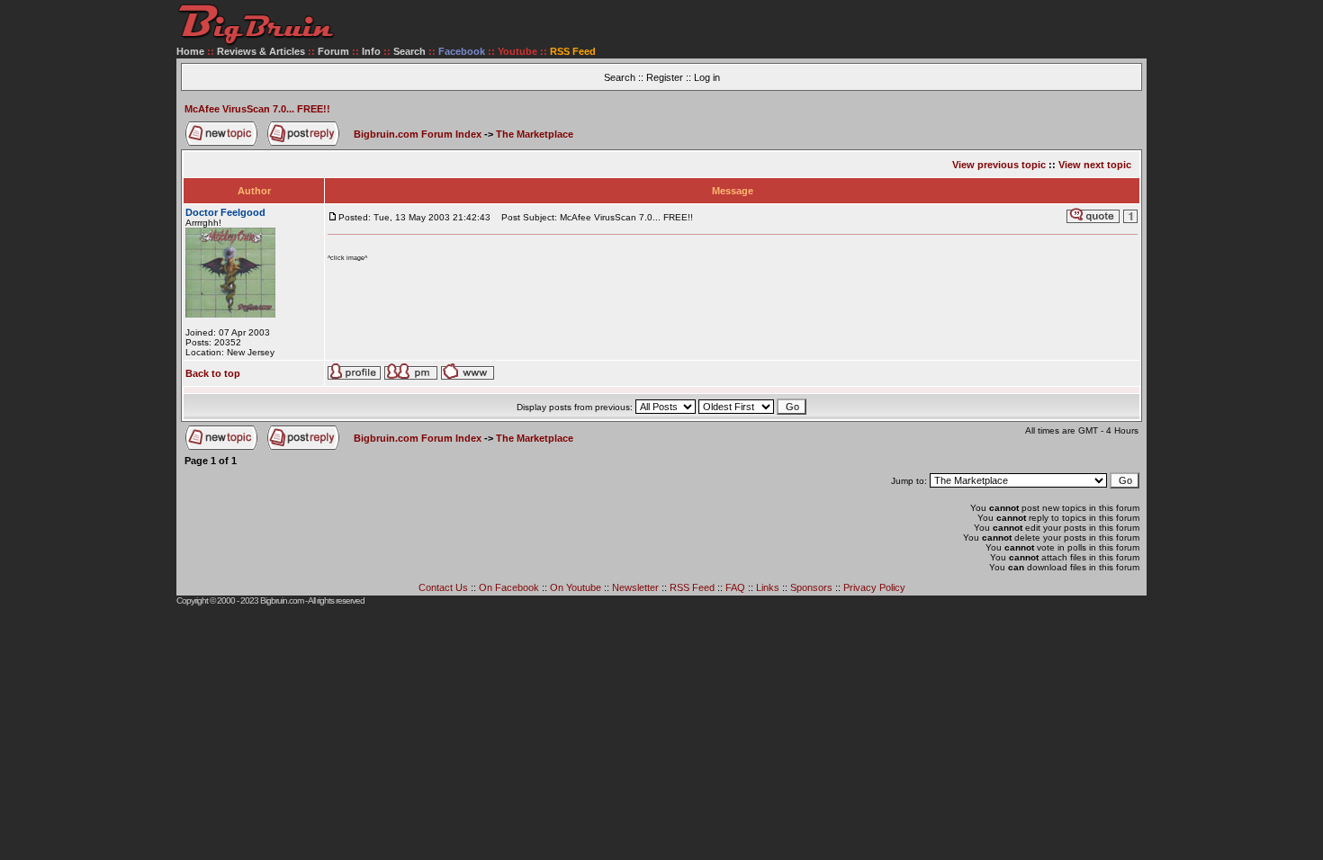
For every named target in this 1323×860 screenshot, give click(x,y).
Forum (333, 51)
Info (371, 51)
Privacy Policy (874, 587)
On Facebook (509, 587)
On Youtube (575, 587)
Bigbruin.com (281, 600)
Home (190, 51)
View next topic (1094, 164)
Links (767, 587)
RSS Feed (692, 587)
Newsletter (635, 587)
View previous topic (999, 164)
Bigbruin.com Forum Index (418, 134)
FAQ (735, 587)
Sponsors (811, 587)
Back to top (212, 373)
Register (664, 77)
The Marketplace (534, 134)
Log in (707, 77)
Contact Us (443, 587)
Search (409, 51)
